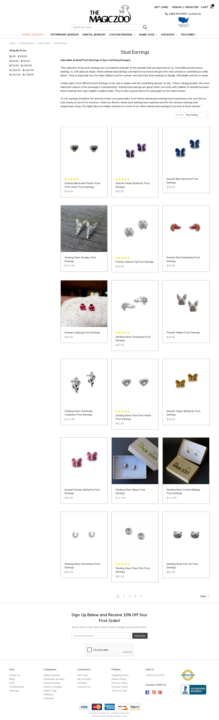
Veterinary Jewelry (64, 34)
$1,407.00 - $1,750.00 (21, 74)
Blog (12, 679)
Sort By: (180, 115)
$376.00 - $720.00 (19, 61)
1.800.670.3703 (177, 13)
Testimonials (16, 686)
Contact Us (194, 13)
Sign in (176, 7)
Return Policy (119, 679)
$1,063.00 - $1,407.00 (21, 70)
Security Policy (119, 686)
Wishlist (82, 682)
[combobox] (109, 27)
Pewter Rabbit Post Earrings (183, 332)
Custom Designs (121, 34)
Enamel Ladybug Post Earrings (82, 332)
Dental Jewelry (94, 34)
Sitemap (14, 690)
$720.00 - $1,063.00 (20, 65)
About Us (14, 675)
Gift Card (161, 7)
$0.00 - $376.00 (18, 56)
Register (192, 7)
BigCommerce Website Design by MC (109, 716)
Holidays (168, 34)
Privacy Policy (119, 682)
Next (203, 596)
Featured (188, 34)
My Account (84, 679)
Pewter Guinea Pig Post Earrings (135, 261)
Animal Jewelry (32, 34)
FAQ (12, 682)
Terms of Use (119, 690)
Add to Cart (84, 153)
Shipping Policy (120, 675)
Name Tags (147, 34)
